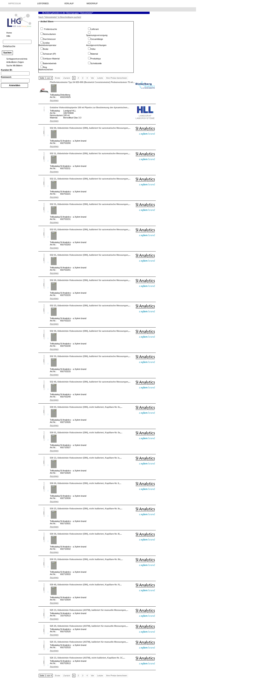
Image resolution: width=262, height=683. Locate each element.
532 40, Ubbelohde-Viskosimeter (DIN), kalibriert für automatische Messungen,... (90, 382)
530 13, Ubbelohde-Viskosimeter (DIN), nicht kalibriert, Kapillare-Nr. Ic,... (86, 458)
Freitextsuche (50, 29)
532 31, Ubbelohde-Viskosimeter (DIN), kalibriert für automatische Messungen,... (90, 204)
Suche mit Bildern (14, 65)
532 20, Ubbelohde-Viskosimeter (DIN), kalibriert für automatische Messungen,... (90, 280)
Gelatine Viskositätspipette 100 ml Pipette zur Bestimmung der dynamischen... (89, 107)
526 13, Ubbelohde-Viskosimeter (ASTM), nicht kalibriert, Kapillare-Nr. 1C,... (87, 658)
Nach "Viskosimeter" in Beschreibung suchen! (59, 17)
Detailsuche (9, 46)
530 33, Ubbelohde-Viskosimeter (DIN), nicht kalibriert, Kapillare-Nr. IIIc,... (86, 559)
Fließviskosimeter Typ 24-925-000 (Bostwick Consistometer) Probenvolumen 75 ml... (92, 82)
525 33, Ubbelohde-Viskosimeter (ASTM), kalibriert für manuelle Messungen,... (89, 642)
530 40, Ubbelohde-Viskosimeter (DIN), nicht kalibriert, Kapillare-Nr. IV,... (86, 584)
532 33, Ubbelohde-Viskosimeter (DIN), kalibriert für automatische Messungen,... (90, 356)
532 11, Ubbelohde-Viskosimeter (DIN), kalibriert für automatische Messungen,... (90, 153)
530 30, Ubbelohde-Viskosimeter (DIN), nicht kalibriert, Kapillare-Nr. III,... (86, 534)
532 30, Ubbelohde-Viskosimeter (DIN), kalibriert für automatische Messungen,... (90, 331)
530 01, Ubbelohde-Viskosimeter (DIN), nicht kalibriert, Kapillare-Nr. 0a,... (86, 432)
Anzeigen (54, 100)
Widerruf (92, 3)
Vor (92, 78)
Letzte (100, 78)
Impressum (14, 3)
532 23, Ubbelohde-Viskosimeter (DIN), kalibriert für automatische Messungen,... (90, 305)
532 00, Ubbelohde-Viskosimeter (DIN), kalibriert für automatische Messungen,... (90, 128)
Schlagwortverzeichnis (16, 59)
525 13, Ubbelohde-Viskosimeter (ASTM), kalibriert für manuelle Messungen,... (89, 610)
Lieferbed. (43, 3)
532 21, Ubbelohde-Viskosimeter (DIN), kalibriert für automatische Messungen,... (90, 179)
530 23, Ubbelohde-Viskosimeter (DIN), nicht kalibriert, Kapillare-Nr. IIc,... (86, 508)
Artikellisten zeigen (15, 62)
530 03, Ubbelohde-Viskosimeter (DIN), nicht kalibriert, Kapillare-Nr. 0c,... (86, 407)
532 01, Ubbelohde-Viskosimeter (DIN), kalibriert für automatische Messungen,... (90, 255)
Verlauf (69, 3)
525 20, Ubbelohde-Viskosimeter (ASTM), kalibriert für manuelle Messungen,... (89, 626)
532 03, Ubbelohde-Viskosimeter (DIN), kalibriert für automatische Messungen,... (90, 229)
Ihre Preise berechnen (116, 78)
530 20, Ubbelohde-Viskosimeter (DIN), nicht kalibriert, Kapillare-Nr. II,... (85, 483)
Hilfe (8, 36)
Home (9, 33)
